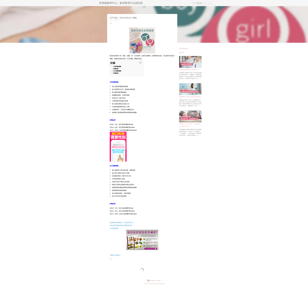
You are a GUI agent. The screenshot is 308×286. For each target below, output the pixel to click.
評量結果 (116, 68)
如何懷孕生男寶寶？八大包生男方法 (121, 222)
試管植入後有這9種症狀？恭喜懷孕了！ (189, 69)
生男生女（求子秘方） (115, 255)
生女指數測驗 (117, 71)
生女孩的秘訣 (114, 228)
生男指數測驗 (117, 66)
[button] (111, 23)
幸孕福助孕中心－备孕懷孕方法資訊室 (121, 2)
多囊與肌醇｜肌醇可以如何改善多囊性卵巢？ (190, 96)
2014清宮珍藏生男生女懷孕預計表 (121, 225)
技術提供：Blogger (155, 280)
